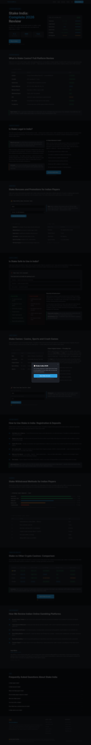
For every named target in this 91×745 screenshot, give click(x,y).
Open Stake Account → (45, 375)
